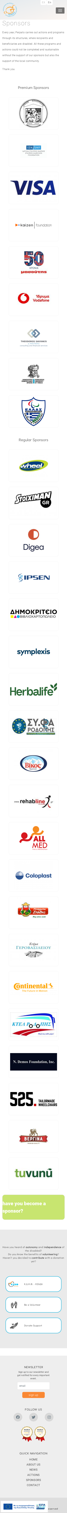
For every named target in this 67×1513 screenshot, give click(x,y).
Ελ (43, 2)
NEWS (33, 1469)
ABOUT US (33, 1464)
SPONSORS (33, 1480)
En (49, 2)
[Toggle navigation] (60, 10)
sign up (33, 1395)
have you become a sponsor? (24, 1207)
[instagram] (49, 1417)
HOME (33, 1459)
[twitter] (33, 1417)
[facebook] (18, 1417)
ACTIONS (33, 1475)
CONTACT (33, 1485)
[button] (27, 1434)
